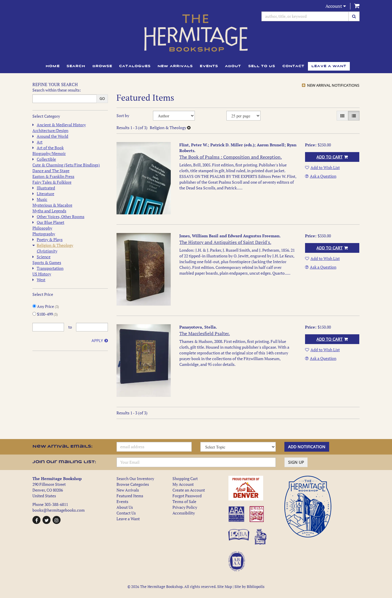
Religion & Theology (55, 245)
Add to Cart (330, 157)
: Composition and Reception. (230, 157)
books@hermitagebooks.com (58, 510)
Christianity (47, 251)
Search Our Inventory (135, 478)
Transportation (50, 268)
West (41, 279)
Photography (43, 233)
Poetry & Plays (50, 239)
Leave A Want (328, 66)
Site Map (224, 586)
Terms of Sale (184, 501)
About (233, 66)
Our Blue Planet (50, 222)
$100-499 (47, 314)
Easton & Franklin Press (53, 176)
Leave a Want (128, 518)
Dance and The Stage (50, 170)
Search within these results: (56, 90)
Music (42, 199)
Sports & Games (46, 262)
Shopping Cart (185, 478)
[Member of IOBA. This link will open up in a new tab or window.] (239, 539)
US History (41, 274)
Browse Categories (133, 484)
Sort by (123, 115)
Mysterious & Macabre (52, 205)
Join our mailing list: (64, 462)
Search (76, 66)
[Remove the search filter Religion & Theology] (189, 127)
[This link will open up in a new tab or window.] (252, 488)
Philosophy (42, 228)
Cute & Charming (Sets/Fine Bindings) (66, 165)
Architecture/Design (50, 130)
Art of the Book (50, 147)
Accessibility (183, 513)
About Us (125, 507)
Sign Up (296, 462)
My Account (183, 484)
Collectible (46, 159)
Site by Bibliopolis (249, 586)
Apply (97, 340)
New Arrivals (175, 66)
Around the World (52, 136)
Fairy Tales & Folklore (51, 182)
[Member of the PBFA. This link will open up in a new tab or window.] (261, 539)
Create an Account (188, 490)
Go (102, 98)
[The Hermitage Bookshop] (196, 33)
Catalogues (135, 66)
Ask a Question (323, 176)
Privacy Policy (184, 507)
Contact (293, 66)
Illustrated (46, 188)
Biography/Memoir (49, 153)
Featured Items (130, 495)
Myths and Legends (49, 210)
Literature (45, 193)
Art (39, 142)
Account (334, 6)
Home (53, 66)
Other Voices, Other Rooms (60, 216)
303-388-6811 (56, 504)
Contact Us (126, 513)
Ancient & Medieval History (61, 124)
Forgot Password (187, 495)
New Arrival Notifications (332, 85)
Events (209, 66)
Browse (102, 66)
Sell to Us (261, 66)
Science (44, 256)
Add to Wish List (325, 167)
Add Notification (306, 446)
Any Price (47, 306)
